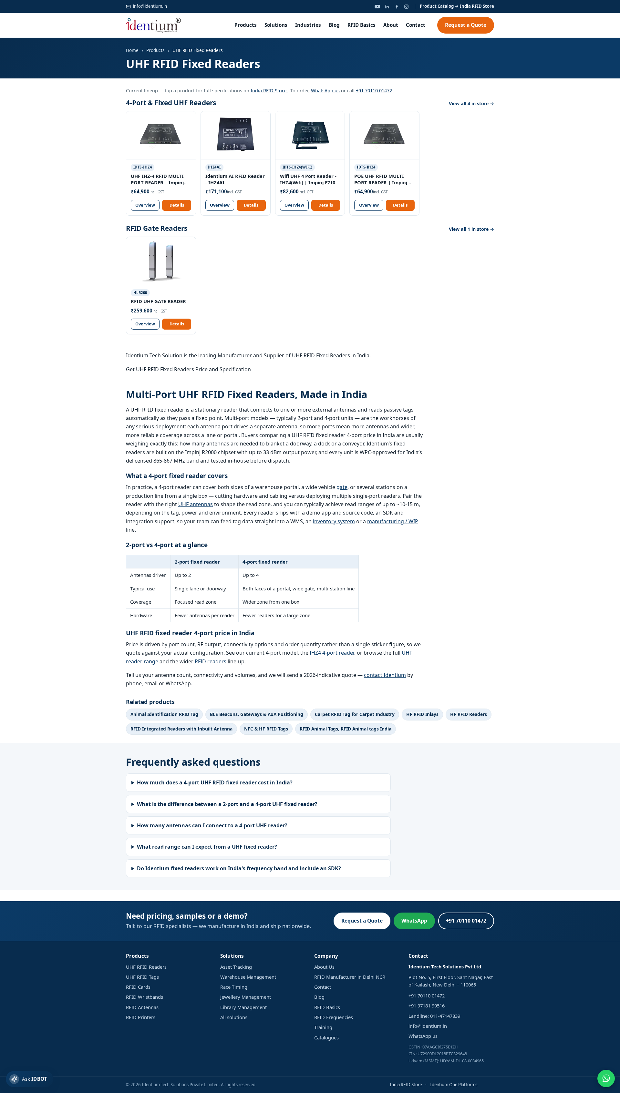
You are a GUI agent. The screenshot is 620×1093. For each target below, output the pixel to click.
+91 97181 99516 (426, 1005)
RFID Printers (140, 1017)
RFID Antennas (142, 1007)
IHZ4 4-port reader (332, 652)
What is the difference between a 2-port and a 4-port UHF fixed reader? (227, 804)
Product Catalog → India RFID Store (457, 6)
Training (323, 1027)
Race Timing (233, 987)
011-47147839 (445, 1016)
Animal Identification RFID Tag (164, 714)
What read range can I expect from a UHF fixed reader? (207, 846)
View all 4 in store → (471, 103)
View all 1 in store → (471, 229)
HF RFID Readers (468, 714)
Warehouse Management (248, 977)
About (390, 25)
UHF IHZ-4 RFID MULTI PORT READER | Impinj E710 (157, 179)
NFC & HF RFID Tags (266, 729)
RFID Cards (138, 987)
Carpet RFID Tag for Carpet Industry (355, 714)
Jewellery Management (245, 997)
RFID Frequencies (333, 1017)
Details (177, 205)
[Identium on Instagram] (406, 6)
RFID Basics (361, 25)
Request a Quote (465, 24)
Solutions (275, 25)
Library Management (243, 1007)
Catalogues (326, 1037)
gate (341, 487)
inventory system (334, 521)
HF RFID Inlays (422, 714)
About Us (324, 967)
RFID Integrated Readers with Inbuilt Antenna (181, 729)
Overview (145, 205)
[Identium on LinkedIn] (387, 6)
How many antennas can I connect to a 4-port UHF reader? (212, 825)
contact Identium (385, 675)
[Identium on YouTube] (377, 6)
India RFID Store (269, 90)
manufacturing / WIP (392, 521)
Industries (308, 25)
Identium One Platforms (453, 1085)
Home (132, 50)
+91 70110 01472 (374, 90)
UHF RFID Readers (146, 967)
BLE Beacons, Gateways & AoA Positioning (256, 714)
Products (245, 25)
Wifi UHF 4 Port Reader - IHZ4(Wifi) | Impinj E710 (308, 179)
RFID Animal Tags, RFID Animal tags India (345, 729)
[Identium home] (153, 25)
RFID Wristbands (144, 997)
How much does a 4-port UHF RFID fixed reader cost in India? (215, 782)
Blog (334, 25)
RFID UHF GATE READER (158, 301)
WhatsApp (414, 920)
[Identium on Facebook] (396, 6)
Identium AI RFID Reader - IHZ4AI (235, 179)
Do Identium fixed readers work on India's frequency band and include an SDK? (239, 868)
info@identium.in (150, 6)
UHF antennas (195, 504)
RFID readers (210, 661)
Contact (415, 25)
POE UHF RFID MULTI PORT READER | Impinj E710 (380, 179)
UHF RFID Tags (142, 977)
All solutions (233, 1017)
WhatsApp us (325, 90)
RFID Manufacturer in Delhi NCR (349, 977)
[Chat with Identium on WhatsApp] (606, 1078)
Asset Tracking (236, 967)
